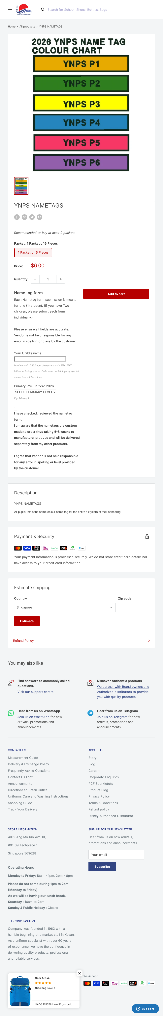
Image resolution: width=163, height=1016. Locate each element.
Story (92, 758)
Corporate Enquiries (103, 777)
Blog (91, 764)
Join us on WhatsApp (33, 717)
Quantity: (21, 279)
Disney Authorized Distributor (110, 816)
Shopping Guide (20, 803)
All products (27, 26)
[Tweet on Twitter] (32, 217)
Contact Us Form (21, 777)
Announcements (20, 784)
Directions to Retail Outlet (27, 790)
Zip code (125, 598)
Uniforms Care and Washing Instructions (38, 796)
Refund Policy (23, 641)
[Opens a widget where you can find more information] (145, 1009)
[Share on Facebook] (17, 217)
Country (20, 598)
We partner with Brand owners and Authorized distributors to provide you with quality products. (123, 692)
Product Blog (98, 790)
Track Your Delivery (23, 809)
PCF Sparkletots (100, 784)
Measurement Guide (23, 758)
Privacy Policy (99, 796)
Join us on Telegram (112, 717)
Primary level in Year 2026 (34, 386)
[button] (79, 973)
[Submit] (43, 9)
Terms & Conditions (103, 803)
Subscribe (102, 867)
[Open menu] (10, 9)
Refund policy (98, 809)
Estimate (27, 621)
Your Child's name (27, 353)
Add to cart (116, 294)
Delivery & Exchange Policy (28, 764)
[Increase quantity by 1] (60, 279)
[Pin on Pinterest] (24, 217)
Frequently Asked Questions (29, 771)
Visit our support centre (35, 692)
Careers (94, 771)
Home (12, 26)
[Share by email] (39, 217)
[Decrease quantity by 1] (35, 279)
